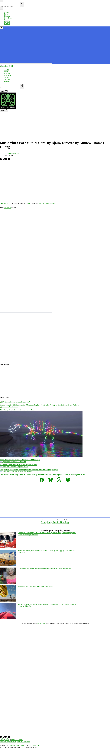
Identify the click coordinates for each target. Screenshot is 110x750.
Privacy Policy (5, 740)
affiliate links (41, 623)
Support (7, 79)
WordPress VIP (34, 745)
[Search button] (22, 86)
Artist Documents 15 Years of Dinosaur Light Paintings (20, 460)
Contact (7, 81)
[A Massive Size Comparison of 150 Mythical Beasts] (13, 462)
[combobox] (10, 88)
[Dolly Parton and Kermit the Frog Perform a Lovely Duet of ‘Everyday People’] (14, 467)
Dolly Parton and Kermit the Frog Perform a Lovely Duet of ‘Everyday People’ (29, 470)
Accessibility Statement (8, 742)
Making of (7, 208)
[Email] (9, 159)
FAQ (6, 72)
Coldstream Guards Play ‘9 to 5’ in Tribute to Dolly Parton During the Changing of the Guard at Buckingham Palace (42, 475)
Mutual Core (5, 203)
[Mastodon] (9, 738)
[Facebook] (1, 159)
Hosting (7, 73)
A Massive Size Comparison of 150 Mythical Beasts (18, 465)
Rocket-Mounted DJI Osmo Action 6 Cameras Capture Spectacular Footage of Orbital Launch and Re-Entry (40, 405)
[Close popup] (1, 27)
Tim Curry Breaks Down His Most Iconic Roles (17, 410)
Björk (28, 203)
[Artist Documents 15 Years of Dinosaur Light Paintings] (41, 457)
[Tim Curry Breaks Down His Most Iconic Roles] (9, 407)
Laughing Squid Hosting (55, 522)
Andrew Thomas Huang (46, 203)
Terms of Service (17, 740)
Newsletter (8, 75)
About (6, 70)
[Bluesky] (4, 159)
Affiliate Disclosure (23, 742)
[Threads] (6, 159)
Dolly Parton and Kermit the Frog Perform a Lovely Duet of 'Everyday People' (44, 568)
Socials (6, 77)
